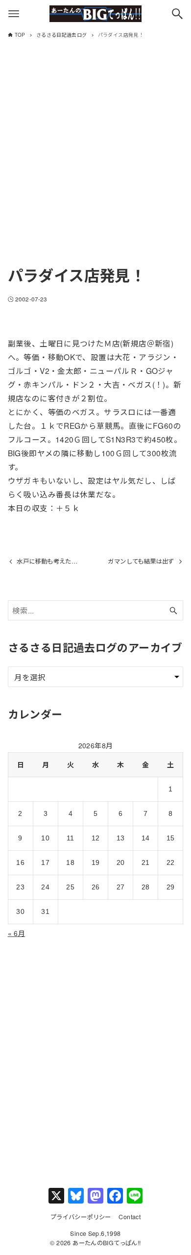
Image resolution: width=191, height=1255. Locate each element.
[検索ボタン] (177, 14)
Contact (130, 1216)
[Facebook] (115, 1196)
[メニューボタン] (14, 14)
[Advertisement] (95, 161)
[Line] (134, 1196)
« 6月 (16, 933)
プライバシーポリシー (80, 1216)
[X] (56, 1196)
